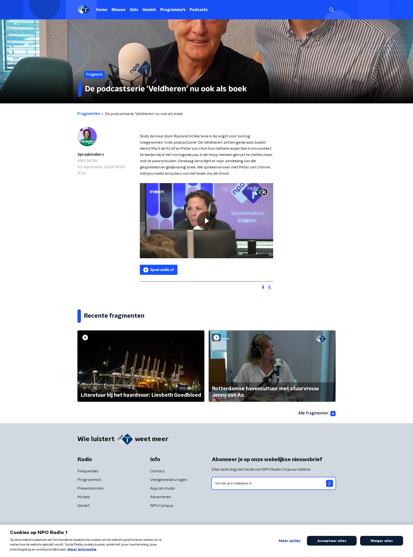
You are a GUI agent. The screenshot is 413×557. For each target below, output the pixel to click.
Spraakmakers (90, 155)
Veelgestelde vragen (168, 480)
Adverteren (160, 497)
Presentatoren (90, 488)
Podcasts (199, 10)
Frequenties (88, 471)
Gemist (149, 10)
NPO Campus (161, 506)
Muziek (83, 497)
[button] (331, 10)
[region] (206, 220)
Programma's (172, 10)
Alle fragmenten (313, 413)
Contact (157, 471)
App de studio (162, 488)
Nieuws (118, 10)
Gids (134, 10)
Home (101, 10)
